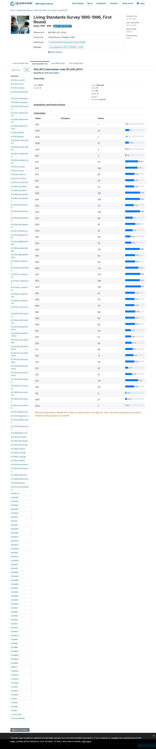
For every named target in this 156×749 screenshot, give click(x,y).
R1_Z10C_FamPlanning (19, 231)
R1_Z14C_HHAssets (18, 460)
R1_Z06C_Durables (18, 167)
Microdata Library (44, 3)
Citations (114, 3)
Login (142, 3)
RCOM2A (14, 525)
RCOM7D (14, 639)
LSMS (36, 10)
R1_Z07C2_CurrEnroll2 (19, 182)
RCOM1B (14, 517)
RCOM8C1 (15, 651)
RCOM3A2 (15, 549)
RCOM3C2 (15, 561)
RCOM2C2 (15, 541)
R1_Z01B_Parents (17, 84)
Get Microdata (63, 26)
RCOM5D (14, 608)
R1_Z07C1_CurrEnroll (18, 178)
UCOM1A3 (15, 679)
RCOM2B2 (15, 533)
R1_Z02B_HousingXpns (19, 102)
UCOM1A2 (15, 675)
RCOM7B (14, 628)
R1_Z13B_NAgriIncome (19, 433)
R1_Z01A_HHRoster (18, 718)
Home (12, 10)
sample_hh (15, 493)
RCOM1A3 (14, 509)
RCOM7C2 (15, 635)
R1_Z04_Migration (17, 136)
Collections (101, 3)
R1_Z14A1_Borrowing (18, 437)
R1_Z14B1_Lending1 (18, 449)
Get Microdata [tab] (76, 63)
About (89, 3)
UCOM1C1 (14, 691)
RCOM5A (14, 588)
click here (86, 741)
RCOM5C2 (15, 604)
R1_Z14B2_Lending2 (18, 453)
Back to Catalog (20, 730)
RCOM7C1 (15, 631)
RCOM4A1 (14, 572)
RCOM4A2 (15, 576)
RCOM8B (14, 647)
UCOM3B (14, 707)
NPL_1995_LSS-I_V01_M (47, 10)
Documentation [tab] (58, 63)
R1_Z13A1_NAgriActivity (19, 416)
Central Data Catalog (24, 10)
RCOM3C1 (15, 556)
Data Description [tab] (39, 64)
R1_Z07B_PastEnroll (18, 174)
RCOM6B (14, 616)
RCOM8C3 (15, 659)
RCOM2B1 (14, 529)
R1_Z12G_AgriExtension (19, 412)
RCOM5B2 (15, 596)
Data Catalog (77, 3)
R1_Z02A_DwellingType (19, 98)
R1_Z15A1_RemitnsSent (19, 465)
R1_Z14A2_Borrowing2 (19, 441)
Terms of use (127, 3)
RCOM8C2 (15, 655)
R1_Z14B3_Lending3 (18, 457)
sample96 (14, 497)
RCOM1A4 (14, 513)
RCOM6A (14, 612)
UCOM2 (14, 699)
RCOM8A (14, 643)
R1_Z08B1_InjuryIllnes (19, 190)
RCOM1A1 (14, 501)
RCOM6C (14, 620)
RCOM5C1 (15, 600)
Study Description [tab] (20, 63)
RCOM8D (14, 663)
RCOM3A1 (14, 545)
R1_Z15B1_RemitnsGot (19, 475)
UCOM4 (14, 710)
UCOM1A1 (14, 671)
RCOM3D (14, 564)
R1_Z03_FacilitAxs (17, 132)
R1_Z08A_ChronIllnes (19, 186)
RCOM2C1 (15, 537)
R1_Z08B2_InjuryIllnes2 (19, 194)
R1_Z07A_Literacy (17, 171)
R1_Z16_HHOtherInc (18, 483)
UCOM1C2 (15, 695)
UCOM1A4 (15, 683)
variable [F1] (62, 10)
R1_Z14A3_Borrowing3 (19, 445)
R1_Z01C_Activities (18, 88)
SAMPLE (14, 667)
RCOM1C (14, 521)
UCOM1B (14, 687)
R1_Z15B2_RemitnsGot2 (19, 479)
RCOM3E (14, 568)
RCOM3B (14, 553)
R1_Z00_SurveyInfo (18, 80)
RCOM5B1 (14, 592)
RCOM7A (14, 624)
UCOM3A (14, 702)
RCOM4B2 (15, 584)
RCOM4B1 (14, 580)
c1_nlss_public (16, 714)
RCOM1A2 (14, 505)
